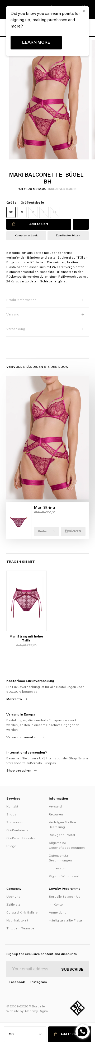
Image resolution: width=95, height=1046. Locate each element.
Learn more (36, 42)
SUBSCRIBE (72, 969)
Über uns (13, 896)
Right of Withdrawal (64, 876)
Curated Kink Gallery (22, 912)
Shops (11, 814)
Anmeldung (57, 912)
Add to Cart (38, 224)
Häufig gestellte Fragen (66, 920)
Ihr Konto (56, 904)
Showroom (14, 822)
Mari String (44, 508)
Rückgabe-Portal (62, 835)
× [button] (84, 11)
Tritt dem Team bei (20, 928)
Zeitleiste (13, 904)
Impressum (57, 868)
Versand (55, 806)
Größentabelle (17, 830)
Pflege (11, 846)
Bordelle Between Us (64, 896)
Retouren (56, 814)
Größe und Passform (22, 838)
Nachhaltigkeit (17, 920)
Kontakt (12, 806)
